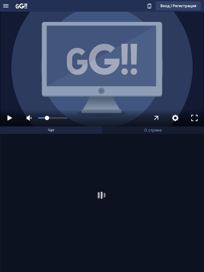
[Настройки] (175, 118)
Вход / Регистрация (178, 5)
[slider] (52, 117)
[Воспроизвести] (9, 118)
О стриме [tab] (153, 130)
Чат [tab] (51, 130)
